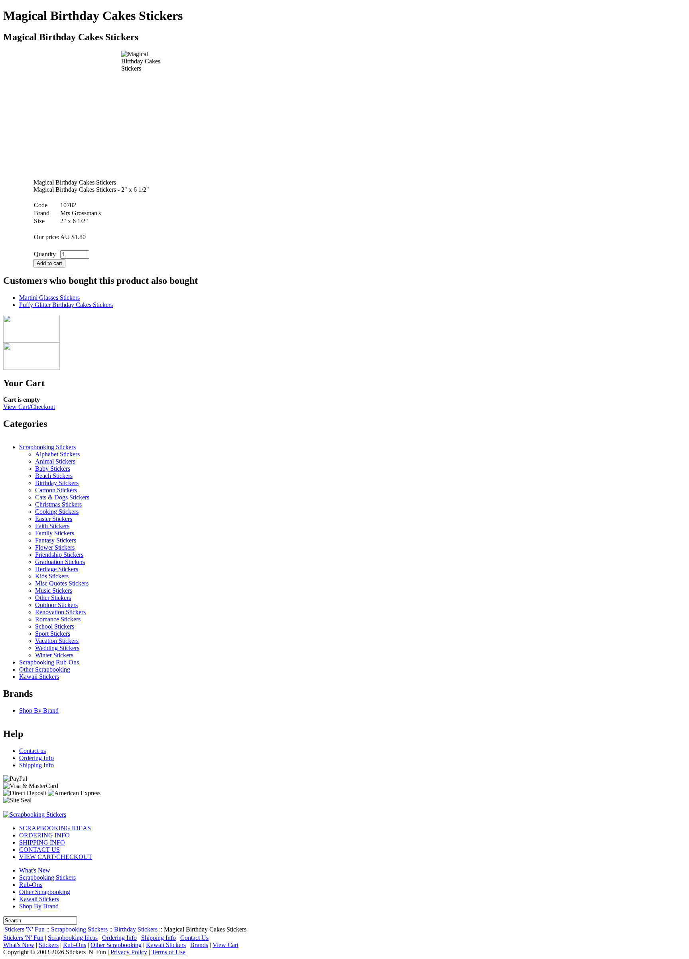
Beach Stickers (54, 475)
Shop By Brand (39, 710)
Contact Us (194, 937)
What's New (34, 870)
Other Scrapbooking (44, 669)
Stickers (49, 944)
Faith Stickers (52, 526)
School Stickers (54, 626)
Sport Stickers (52, 633)
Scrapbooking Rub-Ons (49, 662)
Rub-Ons (30, 884)
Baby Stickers (52, 468)
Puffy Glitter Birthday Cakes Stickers (66, 304)
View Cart (225, 944)
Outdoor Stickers (56, 604)
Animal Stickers (55, 461)
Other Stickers (53, 597)
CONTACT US (39, 849)
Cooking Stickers (57, 511)
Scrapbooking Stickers (47, 447)
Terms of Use (168, 952)
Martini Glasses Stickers (49, 297)
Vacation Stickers (57, 640)
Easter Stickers (53, 518)
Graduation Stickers (60, 561)
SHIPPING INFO (42, 842)
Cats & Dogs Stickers (62, 497)
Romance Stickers (58, 619)
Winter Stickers (54, 655)
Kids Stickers (52, 576)
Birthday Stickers (57, 483)
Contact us (32, 750)
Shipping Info (36, 765)
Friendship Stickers (59, 554)
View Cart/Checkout (29, 406)
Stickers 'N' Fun (24, 929)
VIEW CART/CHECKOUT (55, 856)
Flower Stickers (55, 547)
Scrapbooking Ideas (73, 937)
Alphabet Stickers (57, 454)
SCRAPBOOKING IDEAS (55, 828)
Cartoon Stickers (56, 490)
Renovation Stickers (60, 612)
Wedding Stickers (57, 648)
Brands (199, 944)
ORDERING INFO (44, 835)
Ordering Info (36, 758)
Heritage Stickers (56, 569)
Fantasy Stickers (55, 540)
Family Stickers (54, 533)
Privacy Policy (128, 952)
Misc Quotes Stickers (62, 583)
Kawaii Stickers (39, 676)
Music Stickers (53, 590)
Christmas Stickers (58, 504)
